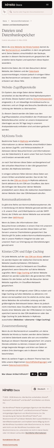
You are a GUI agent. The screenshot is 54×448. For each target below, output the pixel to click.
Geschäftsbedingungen (36, 362)
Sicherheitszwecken (42, 99)
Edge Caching (23, 272)
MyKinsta (24, 141)
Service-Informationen (20, 21)
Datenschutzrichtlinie (19, 365)
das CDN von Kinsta (33, 256)
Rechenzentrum (13, 50)
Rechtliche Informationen (36, 433)
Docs (5, 21)
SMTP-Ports (18, 217)
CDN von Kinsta (21, 180)
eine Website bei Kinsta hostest (24, 47)
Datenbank (34, 71)
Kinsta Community (10, 445)
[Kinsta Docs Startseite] (13, 4)
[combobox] (30, 12)
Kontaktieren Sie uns (11, 440)
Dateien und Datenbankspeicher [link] (16, 25)
